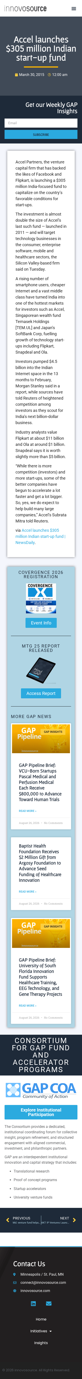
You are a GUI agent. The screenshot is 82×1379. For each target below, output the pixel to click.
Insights (41, 1342)
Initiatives (38, 1331)
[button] (73, 8)
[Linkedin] (33, 1303)
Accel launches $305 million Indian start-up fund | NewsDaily (40, 536)
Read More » (27, 811)
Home (41, 1319)
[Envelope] (48, 1303)
